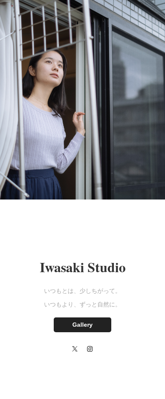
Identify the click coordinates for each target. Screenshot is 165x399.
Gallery (82, 324)
